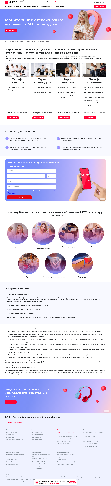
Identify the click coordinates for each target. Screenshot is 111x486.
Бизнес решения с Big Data (90, 441)
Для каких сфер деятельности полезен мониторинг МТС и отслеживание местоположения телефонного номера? (41, 317)
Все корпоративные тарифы (14, 457)
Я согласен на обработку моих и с (19, 192)
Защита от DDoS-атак (63, 443)
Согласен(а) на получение (45, 191)
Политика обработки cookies (51, 483)
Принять (72, 482)
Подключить (40, 298)
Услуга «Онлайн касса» (38, 463)
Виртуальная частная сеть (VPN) (15, 439)
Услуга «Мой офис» (62, 457)
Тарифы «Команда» (11, 459)
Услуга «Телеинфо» (37, 468)
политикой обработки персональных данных (16, 193)
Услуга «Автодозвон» (38, 466)
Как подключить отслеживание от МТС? (19, 295)
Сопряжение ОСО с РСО (64, 441)
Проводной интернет (12, 432)
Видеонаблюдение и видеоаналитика (68, 436)
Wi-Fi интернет (10, 434)
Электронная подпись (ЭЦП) (40, 458)
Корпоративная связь (31, 6)
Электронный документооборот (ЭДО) (41, 455)
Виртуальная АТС (37, 432)
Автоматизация (46, 6)
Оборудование (61, 459)
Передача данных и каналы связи (15, 442)
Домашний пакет (88, 439)
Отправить (19, 197)
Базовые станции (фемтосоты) (66, 462)
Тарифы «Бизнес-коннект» (13, 467)
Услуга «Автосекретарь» (39, 461)
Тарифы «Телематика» (12, 462)
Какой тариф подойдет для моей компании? (20, 313)
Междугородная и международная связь (93, 433)
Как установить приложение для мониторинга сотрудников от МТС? (28, 305)
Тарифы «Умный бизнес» (13, 464)
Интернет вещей (10, 437)
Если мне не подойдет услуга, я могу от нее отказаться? (24, 309)
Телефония (18, 6)
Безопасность (59, 6)
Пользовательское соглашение (31, 482)
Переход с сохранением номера (15, 454)
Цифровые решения (63, 452)
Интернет (8, 6)
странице (8, 474)
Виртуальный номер (37, 437)
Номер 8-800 (35, 442)
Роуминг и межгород (89, 436)
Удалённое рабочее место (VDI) (66, 454)
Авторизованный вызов (90, 446)
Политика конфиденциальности (14, 482)
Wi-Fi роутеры (61, 467)
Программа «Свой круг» (90, 443)
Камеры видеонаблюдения (65, 464)
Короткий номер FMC (38, 439)
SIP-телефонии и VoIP (38, 434)
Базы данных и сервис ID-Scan (66, 439)
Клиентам (86, 430)
